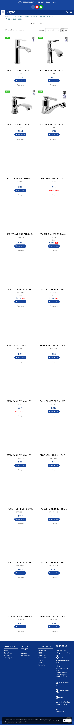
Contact (24, 653)
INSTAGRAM (42, 658)
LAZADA (41, 665)
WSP (40, 662)
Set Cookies (57, 721)
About (6, 650)
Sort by (42, 30)
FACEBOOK (42, 650)
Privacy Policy (13, 722)
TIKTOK (41, 660)
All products (25, 655)
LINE (40, 653)
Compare (21, 85)
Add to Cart (21, 81)
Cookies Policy (24, 722)
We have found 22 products (14, 30)
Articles (7, 655)
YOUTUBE (42, 655)
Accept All (67, 721)
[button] (66, 12)
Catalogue (8, 658)
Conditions (8, 653)
